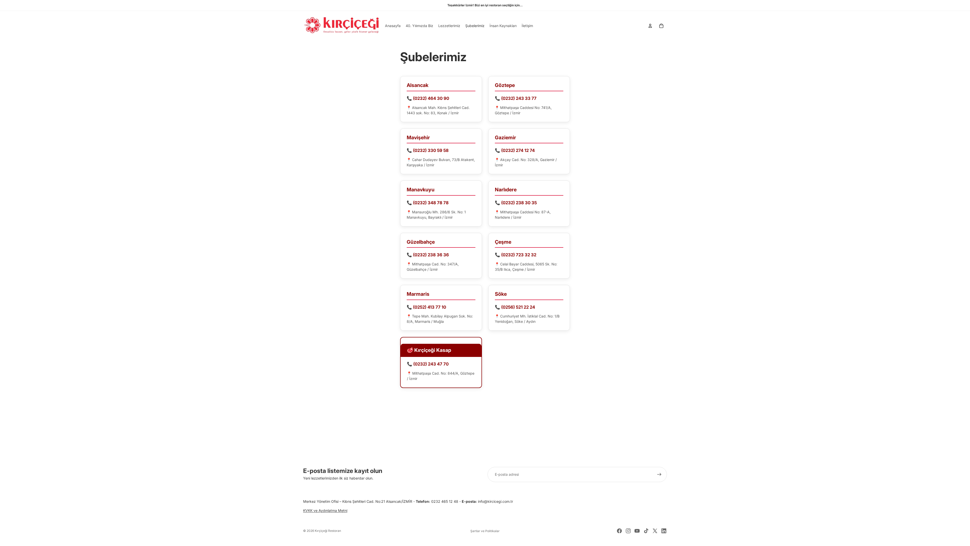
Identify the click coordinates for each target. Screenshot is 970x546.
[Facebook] (619, 531)
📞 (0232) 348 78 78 (428, 202)
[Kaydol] (659, 474)
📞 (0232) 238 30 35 (516, 202)
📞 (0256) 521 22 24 (515, 307)
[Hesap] (650, 25)
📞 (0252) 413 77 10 (426, 307)
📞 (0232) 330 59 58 (428, 150)
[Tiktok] (646, 531)
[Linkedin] (664, 531)
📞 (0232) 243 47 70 (428, 364)
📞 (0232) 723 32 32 (515, 254)
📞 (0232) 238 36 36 (428, 254)
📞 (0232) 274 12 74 (515, 150)
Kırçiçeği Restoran (328, 531)
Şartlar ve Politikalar (485, 531)
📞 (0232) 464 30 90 (428, 98)
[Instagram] (628, 531)
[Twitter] (655, 531)
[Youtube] (637, 531)
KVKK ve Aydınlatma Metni (325, 511)
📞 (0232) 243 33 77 (516, 98)
